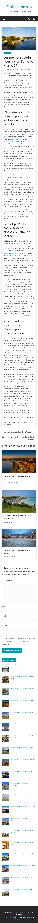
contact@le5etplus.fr (16, 255)
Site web (5, 625)
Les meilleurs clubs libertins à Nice (17, 477)
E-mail (4, 616)
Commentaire (7, 580)
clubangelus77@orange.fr (16, 141)
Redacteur (8, 69)
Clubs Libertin (19, 6)
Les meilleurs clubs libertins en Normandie (17, 517)
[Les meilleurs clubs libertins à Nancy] (19, 530)
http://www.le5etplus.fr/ (11, 253)
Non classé (7, 53)
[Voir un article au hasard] (34, 18)
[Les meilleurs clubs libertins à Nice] (19, 452)
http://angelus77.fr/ (15, 139)
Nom (4, 607)
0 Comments (26, 69)
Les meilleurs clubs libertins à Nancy (17, 551)
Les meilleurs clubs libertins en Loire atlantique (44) (18, 438)
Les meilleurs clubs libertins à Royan (17, 432)
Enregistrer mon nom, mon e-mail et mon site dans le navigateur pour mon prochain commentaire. (18, 641)
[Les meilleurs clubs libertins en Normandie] (19, 491)
